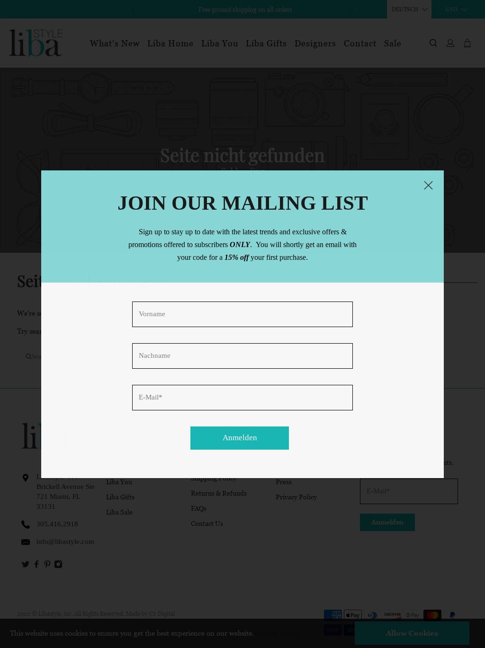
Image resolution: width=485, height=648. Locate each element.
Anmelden (240, 437)
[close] (428, 185)
